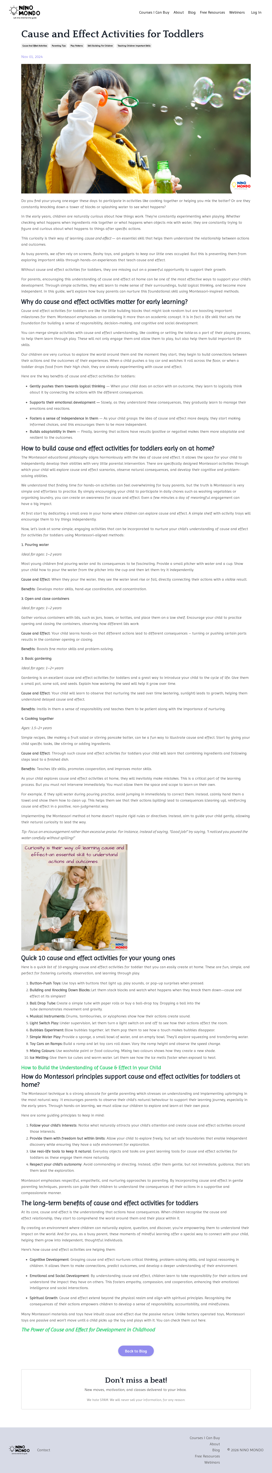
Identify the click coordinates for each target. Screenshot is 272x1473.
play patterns (77, 46)
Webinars (237, 12)
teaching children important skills (134, 46)
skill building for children (100, 46)
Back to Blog (136, 1351)
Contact (43, 1450)
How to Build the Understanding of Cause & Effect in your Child (91, 1067)
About (179, 12)
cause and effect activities (35, 46)
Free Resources (212, 12)
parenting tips (59, 46)
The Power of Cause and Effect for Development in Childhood (88, 1330)
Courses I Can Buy (154, 12)
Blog (192, 12)
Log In (256, 12)
